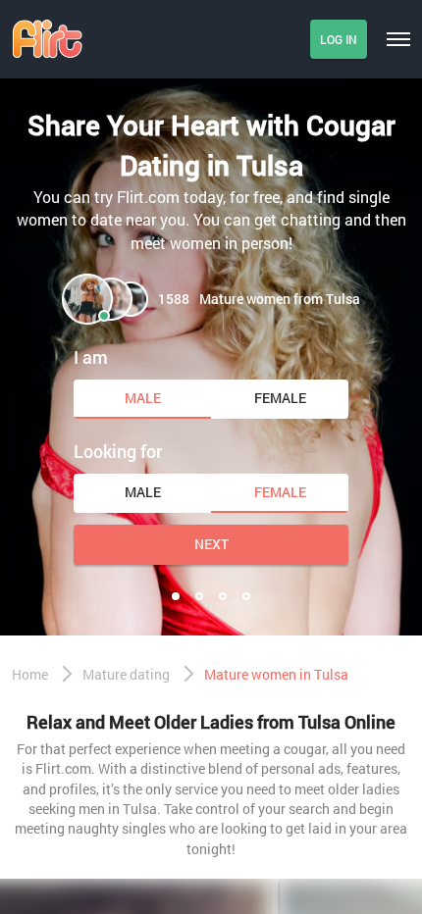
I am (91, 357)
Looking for (118, 451)
